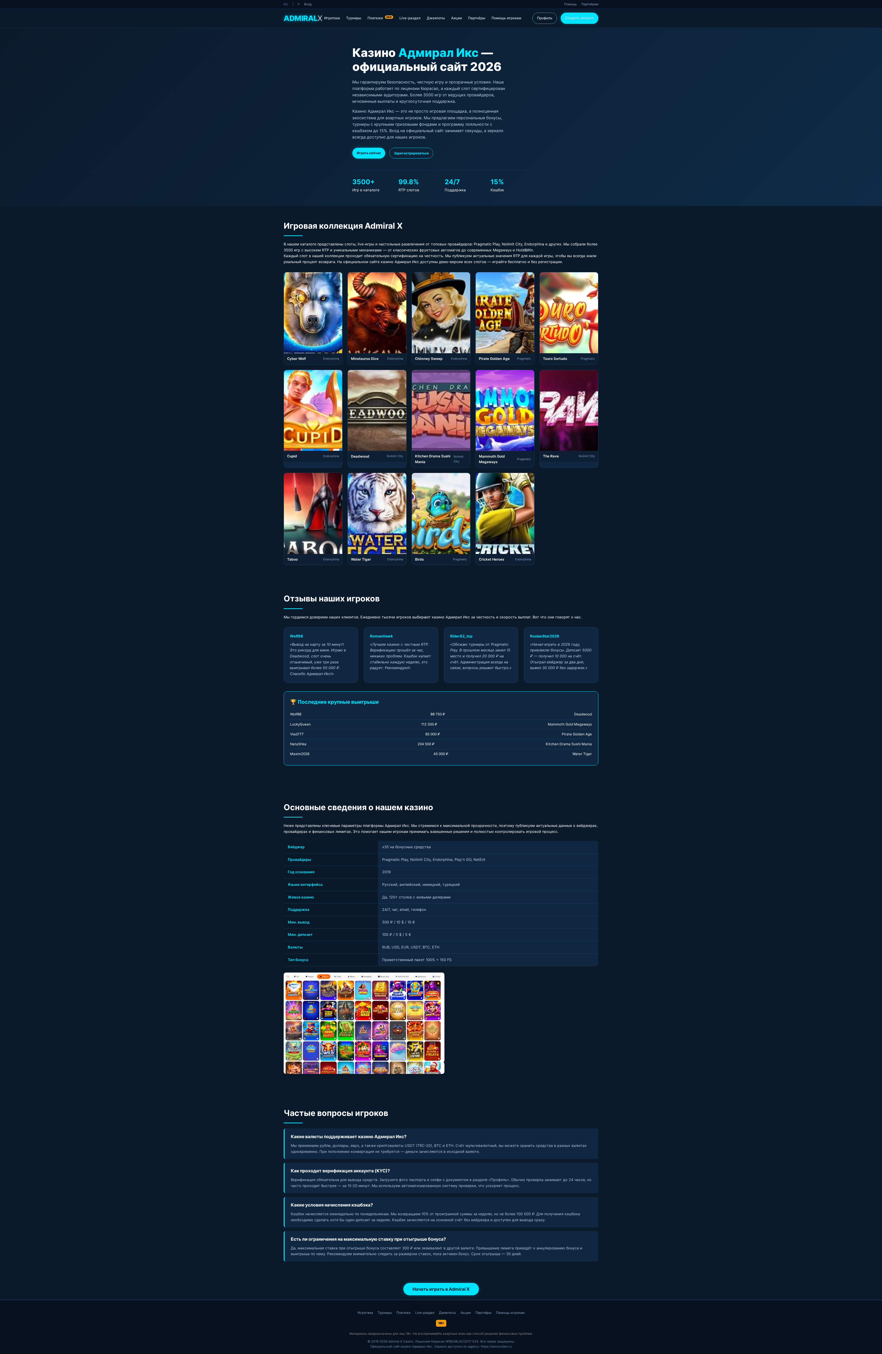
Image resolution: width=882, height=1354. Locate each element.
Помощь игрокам (506, 18)
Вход (307, 4)
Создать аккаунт (579, 18)
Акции (456, 18)
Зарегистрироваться (411, 153)
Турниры (353, 18)
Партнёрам (589, 4)
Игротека (332, 18)
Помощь (570, 4)
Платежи (380, 18)
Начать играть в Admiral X (441, 1289)
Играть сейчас (369, 153)
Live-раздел (410, 18)
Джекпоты (436, 18)
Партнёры (476, 18)
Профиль (544, 18)
